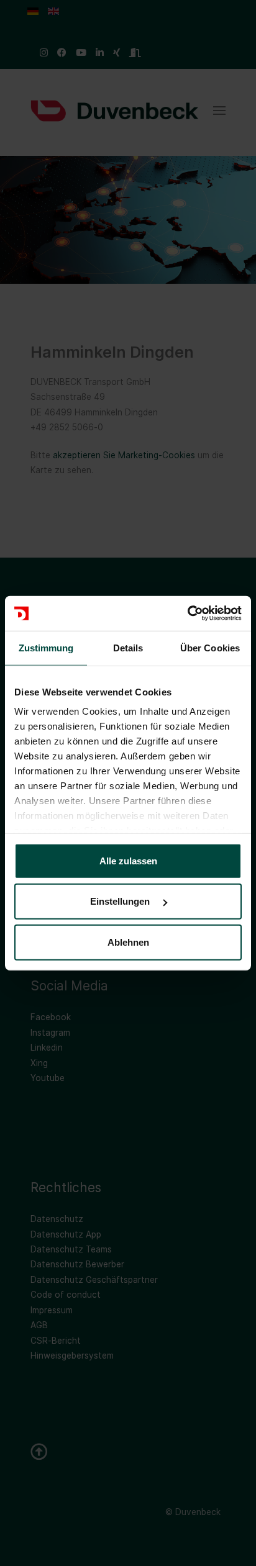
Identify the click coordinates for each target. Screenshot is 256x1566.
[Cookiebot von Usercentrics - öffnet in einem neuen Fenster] (187, 613)
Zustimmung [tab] (46, 647)
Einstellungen (121, 901)
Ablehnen (128, 941)
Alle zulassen (128, 860)
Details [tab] (128, 647)
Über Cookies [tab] (210, 647)
